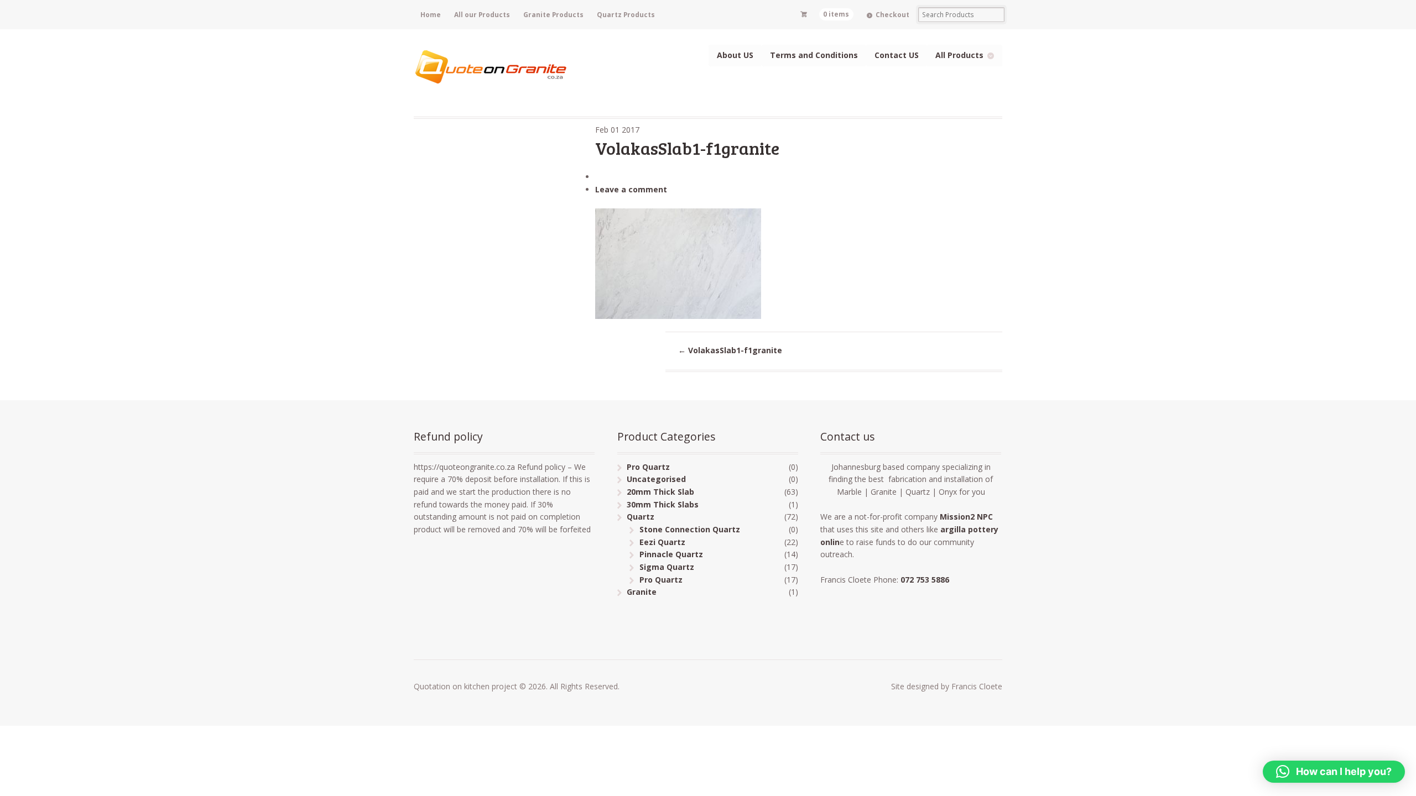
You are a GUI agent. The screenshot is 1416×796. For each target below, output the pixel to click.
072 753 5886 (924, 579)
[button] (1334, 772)
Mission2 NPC (967, 516)
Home (430, 14)
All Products (959, 55)
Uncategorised (656, 479)
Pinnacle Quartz (671, 554)
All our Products (482, 14)
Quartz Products (626, 14)
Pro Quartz (648, 467)
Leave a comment (631, 189)
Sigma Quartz (666, 567)
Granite (642, 591)
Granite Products (553, 14)
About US (735, 55)
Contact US (896, 55)
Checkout (892, 14)
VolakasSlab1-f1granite (730, 350)
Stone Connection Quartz (689, 529)
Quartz (640, 516)
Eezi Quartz (662, 542)
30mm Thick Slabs (663, 504)
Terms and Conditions (814, 55)
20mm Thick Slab (660, 491)
